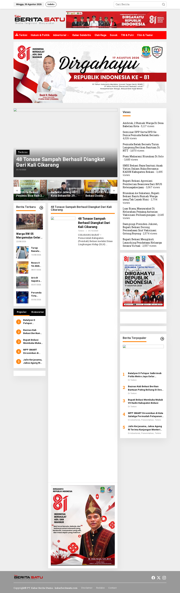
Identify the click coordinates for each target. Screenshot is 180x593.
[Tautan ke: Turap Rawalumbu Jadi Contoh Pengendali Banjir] (22, 252)
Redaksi (100, 588)
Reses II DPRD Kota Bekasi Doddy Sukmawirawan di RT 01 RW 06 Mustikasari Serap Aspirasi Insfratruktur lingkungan (99, 194)
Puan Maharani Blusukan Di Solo (143, 156)
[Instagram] (164, 577)
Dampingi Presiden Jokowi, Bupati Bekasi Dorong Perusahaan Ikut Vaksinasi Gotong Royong (140, 228)
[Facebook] (153, 577)
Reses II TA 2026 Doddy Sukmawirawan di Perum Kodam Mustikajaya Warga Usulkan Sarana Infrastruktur (36, 264)
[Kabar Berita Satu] (40, 19)
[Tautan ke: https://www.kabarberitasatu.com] (162, 339)
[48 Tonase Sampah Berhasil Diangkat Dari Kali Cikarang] (106, 244)
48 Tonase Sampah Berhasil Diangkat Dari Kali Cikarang (60, 162)
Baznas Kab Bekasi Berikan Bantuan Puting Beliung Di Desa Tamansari (32, 332)
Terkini (23, 152)
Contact (112, 588)
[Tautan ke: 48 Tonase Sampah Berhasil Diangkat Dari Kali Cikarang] (65, 142)
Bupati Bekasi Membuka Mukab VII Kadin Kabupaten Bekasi (32, 342)
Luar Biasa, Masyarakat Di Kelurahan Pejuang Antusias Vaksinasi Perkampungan (140, 212)
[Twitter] (158, 577)
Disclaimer (86, 588)
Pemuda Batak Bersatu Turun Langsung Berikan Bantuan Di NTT (141, 147)
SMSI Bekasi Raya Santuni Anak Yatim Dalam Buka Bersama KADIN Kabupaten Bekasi (143, 168)
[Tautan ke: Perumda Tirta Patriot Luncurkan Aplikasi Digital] (22, 297)
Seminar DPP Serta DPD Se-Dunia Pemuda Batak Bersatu (141, 133)
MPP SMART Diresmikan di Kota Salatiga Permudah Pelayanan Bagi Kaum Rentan (32, 351)
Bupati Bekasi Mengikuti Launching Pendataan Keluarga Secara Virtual (142, 242)
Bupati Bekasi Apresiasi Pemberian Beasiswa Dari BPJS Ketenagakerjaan (142, 184)
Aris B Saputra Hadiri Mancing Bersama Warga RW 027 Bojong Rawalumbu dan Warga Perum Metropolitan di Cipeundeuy (37, 279)
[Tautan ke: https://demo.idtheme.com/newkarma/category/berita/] (41, 208)
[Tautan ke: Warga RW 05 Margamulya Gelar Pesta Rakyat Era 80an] (29, 222)
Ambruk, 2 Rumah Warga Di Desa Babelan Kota (143, 124)
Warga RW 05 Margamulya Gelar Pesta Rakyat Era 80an (28, 236)
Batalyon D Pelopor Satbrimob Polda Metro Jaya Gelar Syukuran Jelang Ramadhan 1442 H (33, 322)
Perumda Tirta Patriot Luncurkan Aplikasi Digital (36, 294)
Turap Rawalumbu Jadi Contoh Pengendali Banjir (37, 250)
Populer (21, 311)
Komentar (37, 311)
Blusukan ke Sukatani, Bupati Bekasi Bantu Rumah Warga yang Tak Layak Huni (141, 196)
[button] (163, 4)
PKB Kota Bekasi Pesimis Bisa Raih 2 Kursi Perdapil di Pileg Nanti (30, 194)
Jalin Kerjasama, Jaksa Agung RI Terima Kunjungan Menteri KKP (32, 361)
